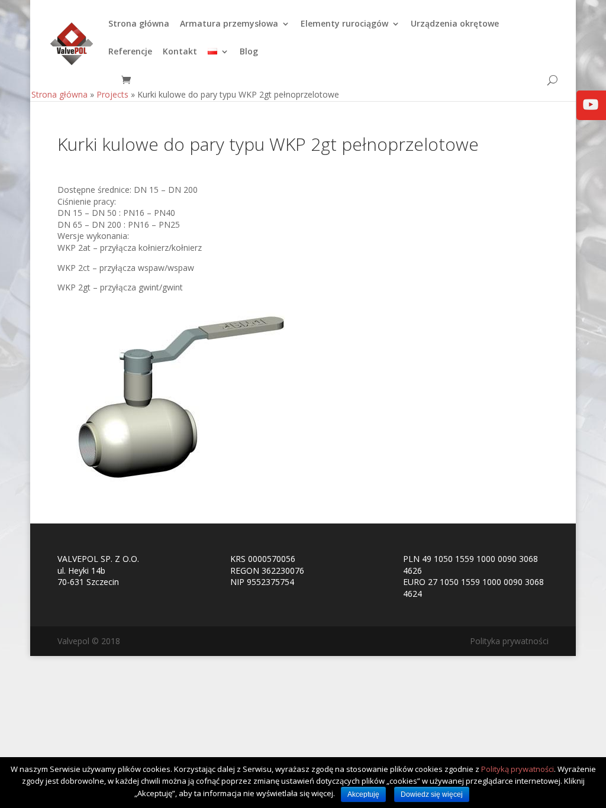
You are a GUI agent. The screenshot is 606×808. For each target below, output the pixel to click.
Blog (249, 52)
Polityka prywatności (509, 641)
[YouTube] (590, 112)
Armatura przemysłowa (229, 24)
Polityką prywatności (517, 769)
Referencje (130, 52)
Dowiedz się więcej (432, 794)
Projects (112, 94)
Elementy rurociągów (344, 24)
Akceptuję (363, 794)
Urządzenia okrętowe (455, 24)
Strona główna (138, 24)
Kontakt (180, 52)
